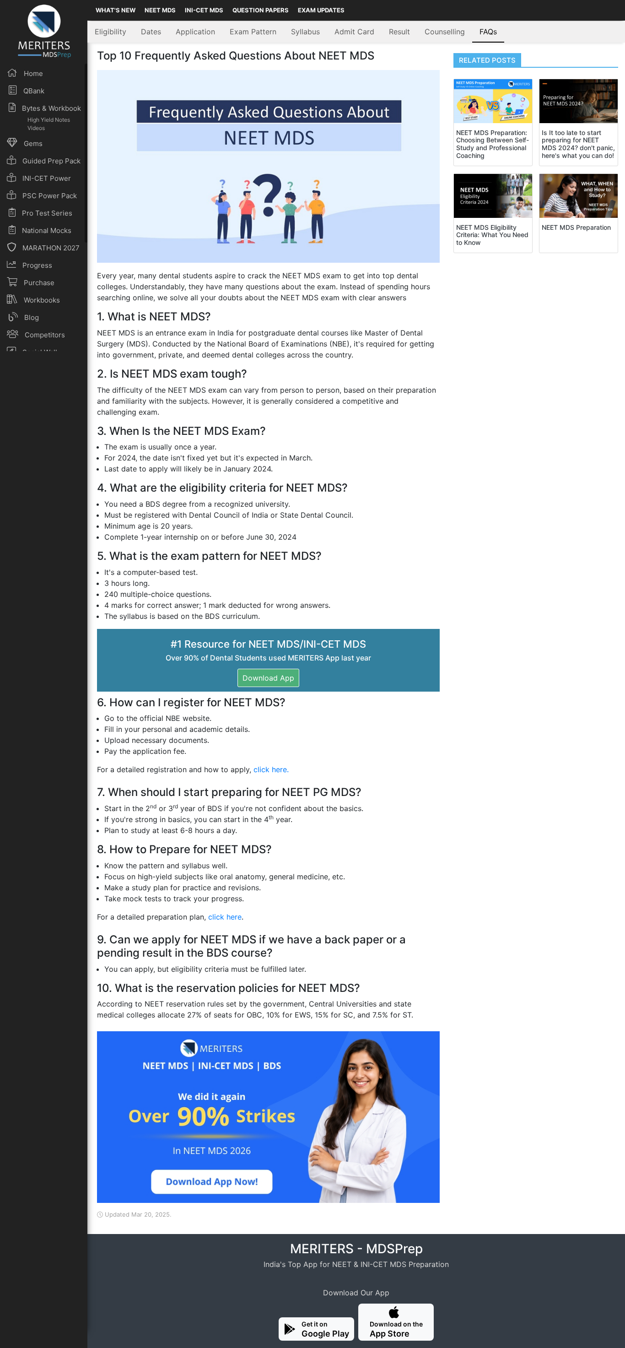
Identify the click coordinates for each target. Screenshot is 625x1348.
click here (225, 916)
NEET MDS (160, 10)
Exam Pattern (253, 31)
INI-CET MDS (204, 10)
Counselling (445, 31)
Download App (268, 677)
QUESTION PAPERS (260, 10)
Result (399, 31)
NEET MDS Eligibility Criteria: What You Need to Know (492, 235)
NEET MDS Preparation (576, 227)
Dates (151, 31)
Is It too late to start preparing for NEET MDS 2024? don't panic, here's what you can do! (578, 144)
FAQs (488, 31)
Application (195, 31)
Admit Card (354, 31)
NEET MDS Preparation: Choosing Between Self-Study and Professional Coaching (492, 144)
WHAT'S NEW (115, 10)
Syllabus (305, 31)
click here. (271, 769)
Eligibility (110, 31)
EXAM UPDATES (321, 10)
